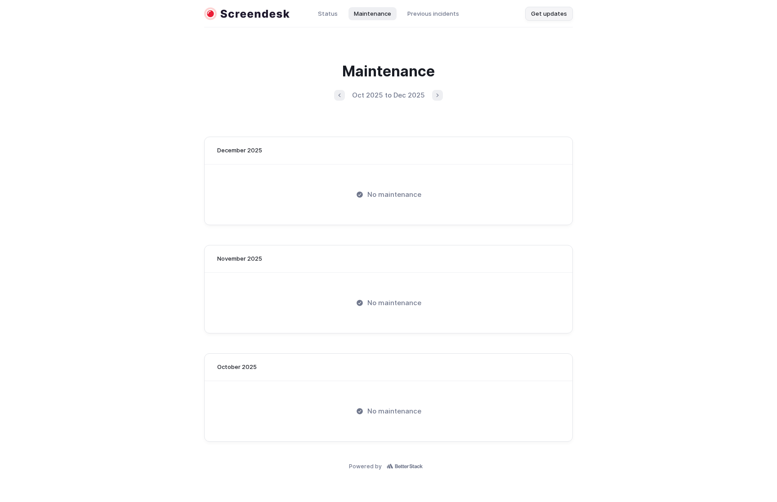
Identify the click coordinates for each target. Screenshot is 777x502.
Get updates (549, 13)
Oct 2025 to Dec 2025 (388, 95)
